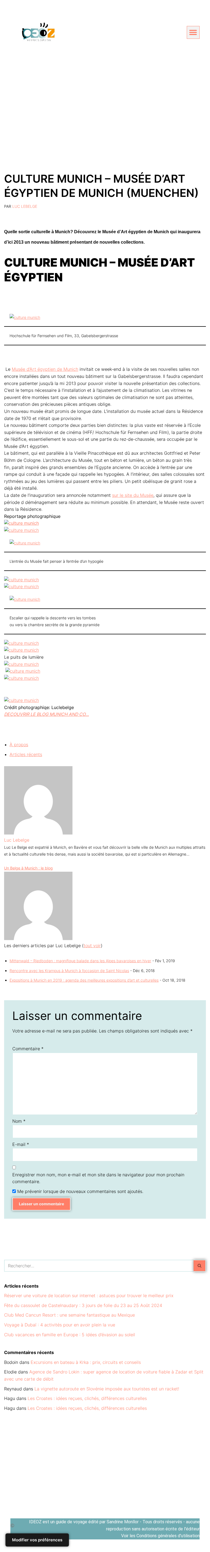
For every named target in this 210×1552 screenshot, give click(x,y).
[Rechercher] (200, 1266)
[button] (193, 32)
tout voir (92, 945)
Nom (18, 1121)
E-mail (20, 1144)
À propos (19, 744)
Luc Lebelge (24, 206)
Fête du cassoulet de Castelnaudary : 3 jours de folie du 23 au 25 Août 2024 (83, 1305)
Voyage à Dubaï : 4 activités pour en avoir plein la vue (59, 1325)
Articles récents (26, 754)
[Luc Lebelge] (38, 833)
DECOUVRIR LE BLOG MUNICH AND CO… (46, 714)
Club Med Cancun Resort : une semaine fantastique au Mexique (69, 1315)
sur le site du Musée (132, 495)
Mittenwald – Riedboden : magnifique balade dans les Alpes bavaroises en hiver (80, 960)
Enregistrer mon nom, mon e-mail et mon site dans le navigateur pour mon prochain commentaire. (98, 1178)
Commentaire (27, 1048)
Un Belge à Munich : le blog (28, 868)
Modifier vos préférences (37, 1539)
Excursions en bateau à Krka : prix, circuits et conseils (86, 1362)
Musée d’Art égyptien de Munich (45, 369)
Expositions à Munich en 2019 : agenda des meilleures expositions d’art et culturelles (84, 980)
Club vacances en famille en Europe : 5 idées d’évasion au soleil (69, 1334)
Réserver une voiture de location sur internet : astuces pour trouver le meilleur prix (88, 1295)
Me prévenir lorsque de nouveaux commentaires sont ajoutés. (80, 1191)
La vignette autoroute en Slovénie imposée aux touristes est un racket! (106, 1388)
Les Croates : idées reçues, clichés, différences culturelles (87, 1398)
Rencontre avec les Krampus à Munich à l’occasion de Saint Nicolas (69, 970)
